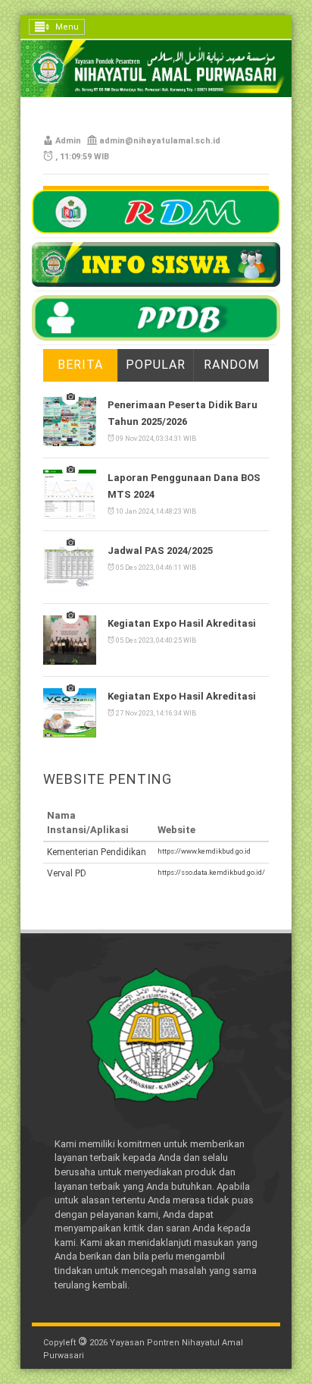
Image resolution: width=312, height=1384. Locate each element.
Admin (68, 141)
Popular (156, 364)
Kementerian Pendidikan (96, 852)
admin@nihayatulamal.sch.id (159, 141)
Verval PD (66, 873)
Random (231, 364)
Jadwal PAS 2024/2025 (160, 550)
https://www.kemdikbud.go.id (204, 851)
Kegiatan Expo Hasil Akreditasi (182, 623)
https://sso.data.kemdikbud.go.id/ (211, 872)
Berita (80, 364)
